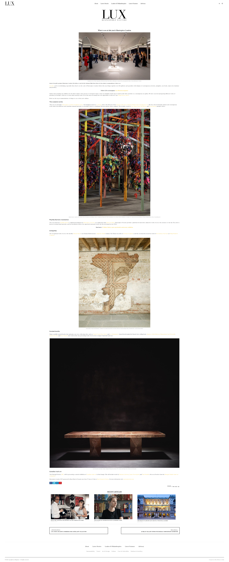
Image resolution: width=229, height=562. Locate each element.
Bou (223, 559)
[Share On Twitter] (54, 483)
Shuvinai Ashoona (124, 474)
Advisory (143, 3)
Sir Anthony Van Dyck (162, 233)
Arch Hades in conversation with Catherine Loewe (108, 520)
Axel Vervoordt (171, 334)
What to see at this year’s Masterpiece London (114, 30)
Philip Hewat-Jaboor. (123, 95)
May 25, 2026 (96, 521)
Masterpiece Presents (89, 222)
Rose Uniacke (64, 335)
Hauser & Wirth (110, 222)
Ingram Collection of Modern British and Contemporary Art (132, 104)
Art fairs (51, 85)
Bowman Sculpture (128, 233)
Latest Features (133, 3)
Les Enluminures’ (114, 334)
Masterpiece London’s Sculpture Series (72, 104)
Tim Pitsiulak (145, 474)
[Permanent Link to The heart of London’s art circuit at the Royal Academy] (156, 519)
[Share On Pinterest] (60, 483)
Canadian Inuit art (91, 474)
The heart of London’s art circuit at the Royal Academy (152, 520)
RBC (63, 474)
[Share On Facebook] (50, 483)
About (96, 3)
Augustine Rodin (100, 233)
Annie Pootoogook (134, 474)
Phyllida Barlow (64, 222)
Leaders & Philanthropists (118, 3)
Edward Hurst (77, 233)
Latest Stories (105, 3)
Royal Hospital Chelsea (103, 479)
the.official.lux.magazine (121, 90)
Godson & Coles (53, 335)
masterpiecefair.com (128, 479)
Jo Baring (98, 104)
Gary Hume (134, 106)
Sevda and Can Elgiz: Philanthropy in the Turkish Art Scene (67, 520)
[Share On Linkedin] (57, 483)
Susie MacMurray (141, 106)
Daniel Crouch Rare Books (100, 334)
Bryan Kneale (152, 106)
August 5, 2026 (54, 521)
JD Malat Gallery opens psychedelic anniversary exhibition (117, 227)
